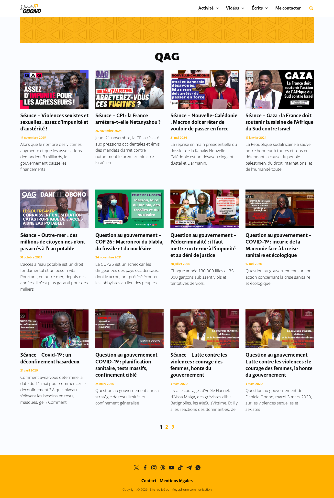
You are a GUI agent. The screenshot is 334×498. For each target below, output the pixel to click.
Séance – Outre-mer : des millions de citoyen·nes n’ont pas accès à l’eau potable (52, 242)
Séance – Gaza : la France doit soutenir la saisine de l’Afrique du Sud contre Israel (279, 122)
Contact (148, 481)
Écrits (257, 8)
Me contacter (288, 8)
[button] (216, 8)
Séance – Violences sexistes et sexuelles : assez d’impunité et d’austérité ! (54, 122)
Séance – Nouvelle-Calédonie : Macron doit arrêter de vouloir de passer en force (203, 122)
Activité (205, 8)
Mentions (176, 481)
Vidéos (232, 8)
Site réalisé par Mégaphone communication (181, 489)
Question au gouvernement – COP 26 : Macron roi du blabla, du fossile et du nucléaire (129, 242)
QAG (167, 57)
